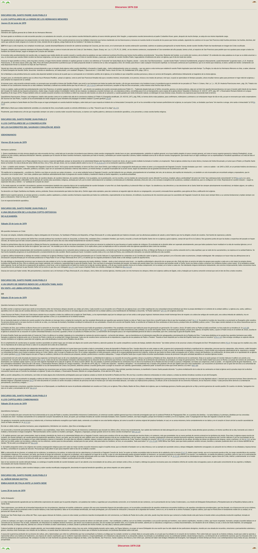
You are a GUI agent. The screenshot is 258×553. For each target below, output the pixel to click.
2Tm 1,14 (217, 337)
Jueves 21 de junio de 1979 (13, 23)
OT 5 (43, 360)
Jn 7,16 (103, 330)
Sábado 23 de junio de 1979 (14, 223)
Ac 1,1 (195, 320)
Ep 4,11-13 (127, 267)
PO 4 (227, 343)
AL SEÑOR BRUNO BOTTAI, (14, 479)
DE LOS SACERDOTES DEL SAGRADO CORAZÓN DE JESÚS (30, 127)
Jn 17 (71, 267)
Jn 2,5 (116, 108)
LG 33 (17, 354)
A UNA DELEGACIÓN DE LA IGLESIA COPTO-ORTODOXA (29, 212)
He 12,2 (33, 388)
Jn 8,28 (245, 328)
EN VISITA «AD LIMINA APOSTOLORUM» (20, 288)
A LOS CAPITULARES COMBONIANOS (19, 399)
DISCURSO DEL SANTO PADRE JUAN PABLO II (24, 15)
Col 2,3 (184, 452)
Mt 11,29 (161, 439)
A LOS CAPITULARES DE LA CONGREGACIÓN (23, 123)
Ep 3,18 (239, 178)
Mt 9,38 (195, 365)
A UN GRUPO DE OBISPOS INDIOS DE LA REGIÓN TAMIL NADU (32, 284)
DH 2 (31, 381)
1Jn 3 (89, 85)
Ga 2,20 (34, 443)
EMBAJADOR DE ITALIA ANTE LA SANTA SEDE (24, 483)
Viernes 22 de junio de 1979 (14, 142)
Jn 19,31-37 (100, 163)
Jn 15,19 (176, 456)
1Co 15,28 (153, 441)
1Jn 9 (93, 85)
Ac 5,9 (247, 439)
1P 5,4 (163, 311)
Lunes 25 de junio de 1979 (13, 490)
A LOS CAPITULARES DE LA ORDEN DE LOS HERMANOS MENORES (34, 19)
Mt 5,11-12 (136, 432)
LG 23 (108, 99)
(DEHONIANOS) (8, 135)
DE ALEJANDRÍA (9, 216)
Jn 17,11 (27, 422)
